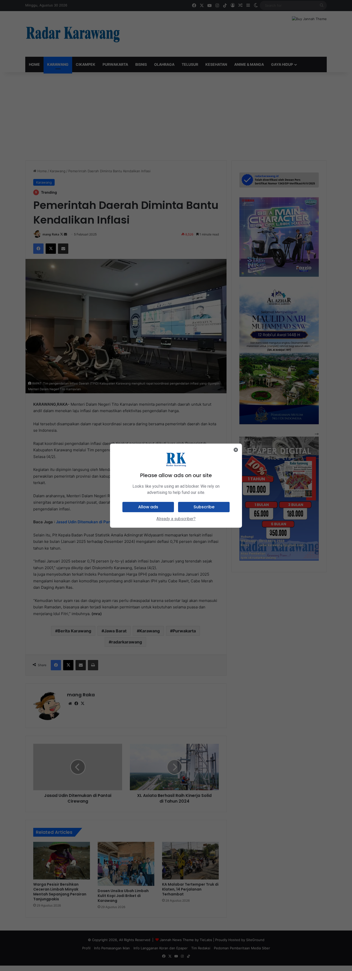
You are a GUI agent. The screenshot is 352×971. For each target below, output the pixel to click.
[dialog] (176, 486)
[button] (148, 507)
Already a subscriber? (176, 518)
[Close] (236, 450)
